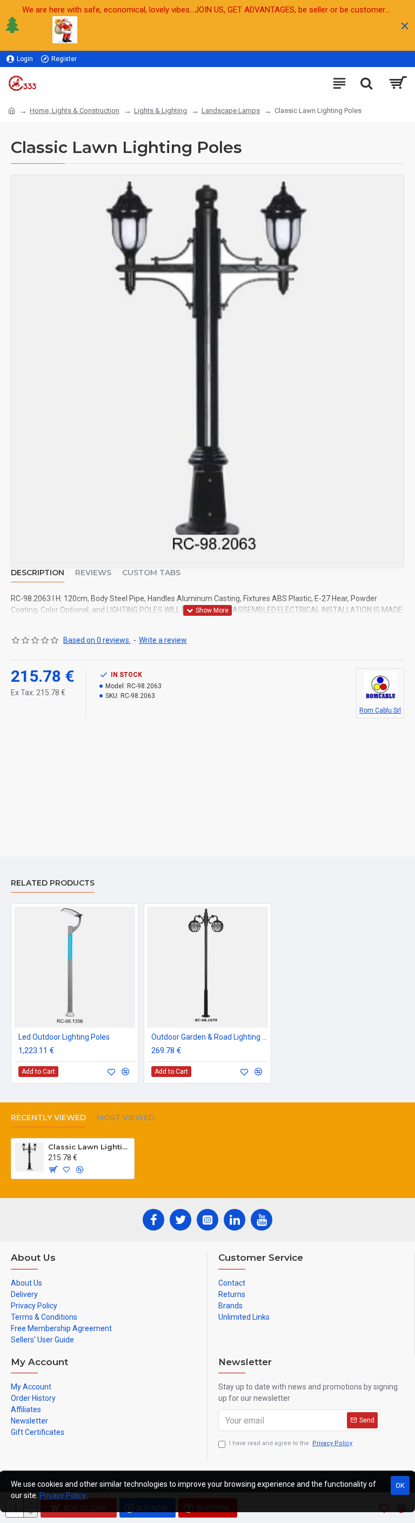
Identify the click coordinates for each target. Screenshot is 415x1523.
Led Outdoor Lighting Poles (64, 1037)
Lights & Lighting (160, 111)
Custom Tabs (151, 572)
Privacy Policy (62, 1495)
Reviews (93, 572)
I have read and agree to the (290, 1443)
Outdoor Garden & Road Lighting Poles (209, 1037)
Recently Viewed (48, 1117)
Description (37, 572)
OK (400, 1485)
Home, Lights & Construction (74, 111)
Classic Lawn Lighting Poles (89, 1146)
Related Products (53, 883)
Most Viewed (126, 1117)
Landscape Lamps (231, 111)
